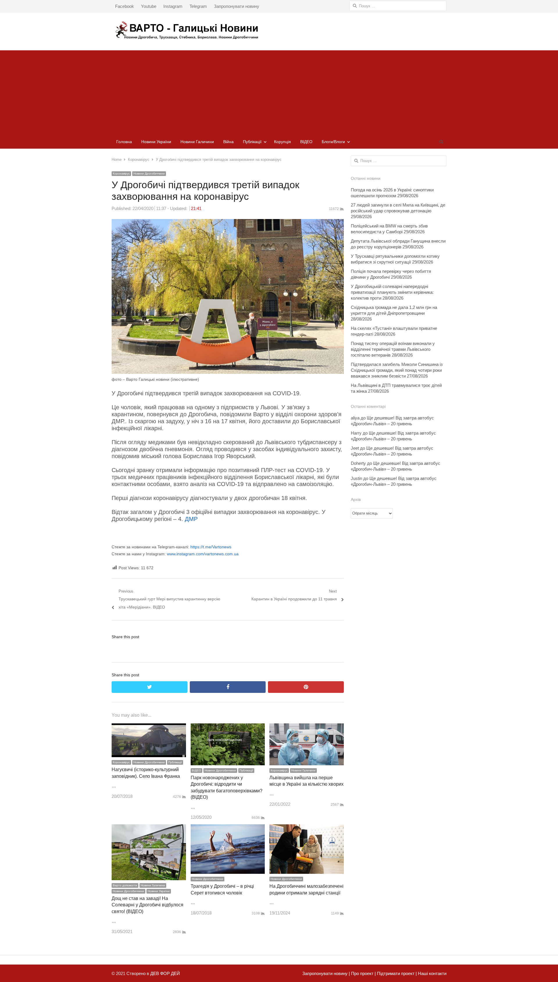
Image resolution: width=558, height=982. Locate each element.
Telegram (198, 6)
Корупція (282, 141)
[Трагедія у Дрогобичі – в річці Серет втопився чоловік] (228, 828)
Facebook (124, 6)
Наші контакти (431, 973)
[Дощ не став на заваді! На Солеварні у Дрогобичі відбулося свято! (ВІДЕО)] (149, 828)
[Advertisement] (279, 91)
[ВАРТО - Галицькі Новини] (279, 30)
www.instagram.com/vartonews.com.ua (203, 554)
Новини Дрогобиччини (149, 173)
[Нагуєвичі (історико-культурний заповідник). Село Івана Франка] (149, 727)
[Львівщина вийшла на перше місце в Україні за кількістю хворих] (306, 727)
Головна (124, 141)
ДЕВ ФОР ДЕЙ (165, 973)
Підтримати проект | (396, 973)
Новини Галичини (197, 141)
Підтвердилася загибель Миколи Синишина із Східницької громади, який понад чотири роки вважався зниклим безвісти (397, 370)
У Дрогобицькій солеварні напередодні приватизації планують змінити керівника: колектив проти (392, 292)
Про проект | (363, 973)
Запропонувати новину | (326, 973)
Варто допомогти (125, 885)
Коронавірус (121, 173)
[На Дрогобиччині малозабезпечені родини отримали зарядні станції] (306, 828)
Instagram (173, 6)
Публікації (252, 141)
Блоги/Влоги (333, 141)
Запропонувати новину (236, 6)
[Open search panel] (441, 141)
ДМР (191, 519)
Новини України (156, 141)
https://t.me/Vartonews (210, 547)
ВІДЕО (306, 141)
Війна (228, 141)
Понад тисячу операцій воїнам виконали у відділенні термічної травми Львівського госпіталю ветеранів (393, 349)
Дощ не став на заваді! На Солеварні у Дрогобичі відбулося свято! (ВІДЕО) (147, 905)
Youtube (148, 6)
